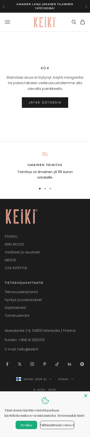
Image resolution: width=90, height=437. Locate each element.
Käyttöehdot (15, 307)
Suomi (63, 379)
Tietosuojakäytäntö (21, 292)
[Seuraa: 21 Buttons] (82, 364)
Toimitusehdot (17, 315)
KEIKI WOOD (14, 244)
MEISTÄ (10, 260)
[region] (45, 165)
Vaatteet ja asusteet (22, 252)
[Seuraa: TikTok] (57, 364)
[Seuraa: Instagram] (32, 364)
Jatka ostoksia (45, 102)
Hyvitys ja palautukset (23, 299)
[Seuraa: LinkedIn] (69, 364)
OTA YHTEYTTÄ (16, 268)
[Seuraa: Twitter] (19, 364)
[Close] (85, 395)
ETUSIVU (11, 236)
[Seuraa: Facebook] (7, 364)
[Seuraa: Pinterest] (44, 364)
